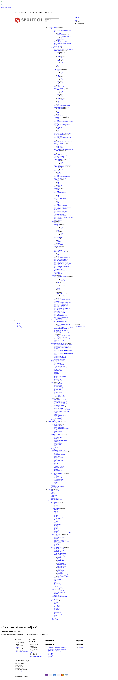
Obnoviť (3, 7)
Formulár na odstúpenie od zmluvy (57, 649)
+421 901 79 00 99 (80, 326)
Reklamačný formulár (53, 650)
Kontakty (50, 655)
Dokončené (8, 7)
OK (46, 21)
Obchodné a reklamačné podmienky (57, 647)
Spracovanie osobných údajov (55, 652)
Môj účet (81, 647)
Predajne (50, 656)
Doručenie (50, 653)
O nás (49, 657)
